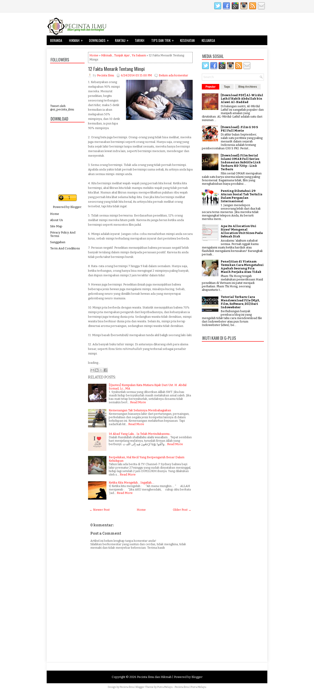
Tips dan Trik (162, 40)
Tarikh (139, 40)
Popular (211, 86)
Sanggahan (57, 242)
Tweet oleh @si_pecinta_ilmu (62, 107)
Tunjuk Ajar (122, 55)
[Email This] (92, 370)
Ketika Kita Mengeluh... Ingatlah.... (131, 482)
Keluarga (208, 40)
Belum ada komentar (173, 75)
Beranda (56, 40)
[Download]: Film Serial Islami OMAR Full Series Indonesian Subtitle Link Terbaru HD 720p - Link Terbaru (241, 162)
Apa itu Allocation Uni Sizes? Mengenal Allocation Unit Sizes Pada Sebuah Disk (242, 231)
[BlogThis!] (96, 370)
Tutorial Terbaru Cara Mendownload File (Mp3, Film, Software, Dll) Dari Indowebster (240, 302)
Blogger (75, 207)
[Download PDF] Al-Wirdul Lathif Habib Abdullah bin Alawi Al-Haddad (242, 98)
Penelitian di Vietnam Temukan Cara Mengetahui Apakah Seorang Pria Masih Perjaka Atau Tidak (242, 267)
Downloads (98, 40)
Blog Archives (247, 86)
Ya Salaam (139, 55)
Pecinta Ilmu (127, 687)
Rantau (121, 40)
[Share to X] (101, 370)
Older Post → (182, 509)
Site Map (56, 226)
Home (54, 214)
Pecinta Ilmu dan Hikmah (154, 677)
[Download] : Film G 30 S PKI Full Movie (239, 128)
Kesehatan (187, 40)
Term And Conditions (65, 248)
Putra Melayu (165, 687)
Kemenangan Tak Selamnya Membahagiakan (140, 410)
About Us (56, 220)
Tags (227, 86)
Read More (138, 402)
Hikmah (76, 40)
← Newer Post (99, 509)
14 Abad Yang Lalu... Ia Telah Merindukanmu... (140, 433)
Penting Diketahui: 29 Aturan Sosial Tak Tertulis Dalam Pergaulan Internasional (241, 196)
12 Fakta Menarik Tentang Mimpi (116, 68)
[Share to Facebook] (105, 370)
